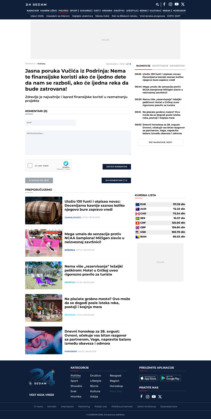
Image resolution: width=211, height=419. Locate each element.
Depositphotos (168, 406)
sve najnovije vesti (160, 142)
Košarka (70, 250)
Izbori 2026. (37, 16)
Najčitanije (160, 66)
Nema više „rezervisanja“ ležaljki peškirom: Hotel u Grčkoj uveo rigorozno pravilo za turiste (94, 271)
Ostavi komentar (116, 166)
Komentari (177, 66)
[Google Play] (170, 378)
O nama (38, 406)
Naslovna (30, 63)
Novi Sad (116, 391)
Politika (63, 10)
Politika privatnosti (122, 406)
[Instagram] (170, 4)
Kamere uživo (48, 10)
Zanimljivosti (73, 217)
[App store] (148, 378)
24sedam (93, 414)
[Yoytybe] (176, 4)
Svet (97, 10)
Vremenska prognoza (152, 16)
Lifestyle (131, 10)
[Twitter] (182, 4)
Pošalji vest (101, 406)
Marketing (84, 406)
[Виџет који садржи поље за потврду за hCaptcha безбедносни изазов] (48, 165)
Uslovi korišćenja (146, 406)
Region (114, 381)
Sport (74, 10)
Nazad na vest (40, 180)
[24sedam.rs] (36, 4)
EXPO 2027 (173, 16)
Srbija (167, 10)
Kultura (155, 10)
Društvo (119, 10)
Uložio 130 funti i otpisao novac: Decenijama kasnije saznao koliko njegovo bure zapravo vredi (95, 206)
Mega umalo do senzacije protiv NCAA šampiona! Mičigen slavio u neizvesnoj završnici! (94, 238)
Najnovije (33, 10)
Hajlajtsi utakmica (82, 16)
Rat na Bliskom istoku (124, 16)
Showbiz (85, 10)
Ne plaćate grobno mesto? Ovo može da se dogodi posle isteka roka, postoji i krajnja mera (97, 303)
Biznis (144, 10)
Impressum (67, 406)
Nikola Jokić (102, 16)
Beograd (70, 315)
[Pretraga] (157, 4)
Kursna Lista (145, 195)
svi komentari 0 (116, 180)
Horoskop (179, 10)
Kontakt (51, 406)
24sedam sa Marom (58, 16)
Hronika (107, 10)
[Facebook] (164, 4)
